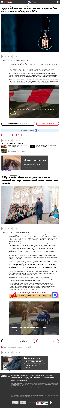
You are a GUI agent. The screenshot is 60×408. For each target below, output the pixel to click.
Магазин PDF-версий (49, 377)
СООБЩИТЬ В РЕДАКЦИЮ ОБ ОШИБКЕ (19, 380)
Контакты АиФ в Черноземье (27, 375)
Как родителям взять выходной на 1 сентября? (29, 327)
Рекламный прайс (15, 375)
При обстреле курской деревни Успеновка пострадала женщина (32, 110)
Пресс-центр (49, 375)
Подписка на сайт (40, 375)
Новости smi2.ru (6, 170)
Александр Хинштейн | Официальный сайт (11, 224)
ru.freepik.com (13, 52)
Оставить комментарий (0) (48, 123)
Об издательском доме (16, 377)
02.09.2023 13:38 (4, 6)
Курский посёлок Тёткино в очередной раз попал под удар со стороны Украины (17, 150)
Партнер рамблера (31, 402)
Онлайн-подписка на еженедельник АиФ (33, 377)
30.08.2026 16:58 (5, 175)
